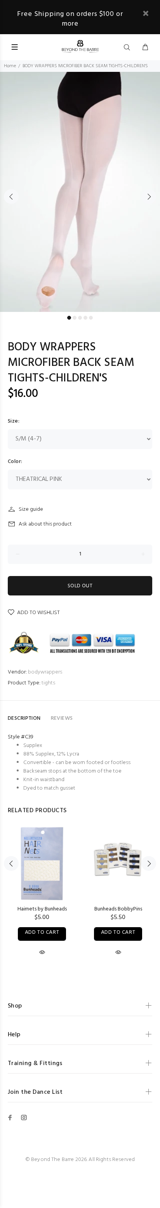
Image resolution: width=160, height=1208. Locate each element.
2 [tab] (75, 318)
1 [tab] (69, 318)
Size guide (31, 509)
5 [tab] (91, 318)
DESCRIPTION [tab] (24, 718)
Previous (11, 196)
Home (10, 66)
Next (148, 196)
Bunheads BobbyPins (118, 909)
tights (48, 683)
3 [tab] (80, 318)
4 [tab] (85, 318)
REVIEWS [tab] (62, 718)
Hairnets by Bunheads (42, 909)
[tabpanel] (80, 192)
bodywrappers (45, 672)
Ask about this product (45, 524)
